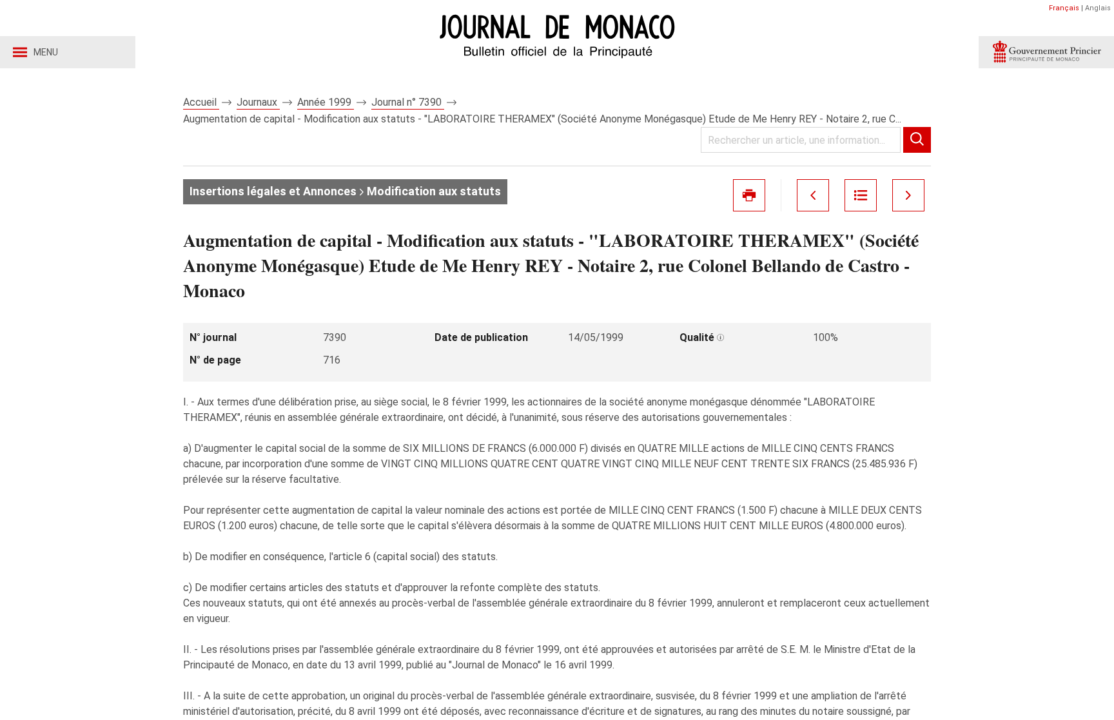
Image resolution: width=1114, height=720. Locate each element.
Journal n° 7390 (407, 102)
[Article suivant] (908, 195)
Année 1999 (325, 102)
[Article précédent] (813, 195)
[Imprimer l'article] (749, 195)
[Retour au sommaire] (861, 195)
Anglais (1098, 8)
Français (1064, 8)
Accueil (201, 102)
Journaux (258, 102)
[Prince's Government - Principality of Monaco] (1046, 52)
